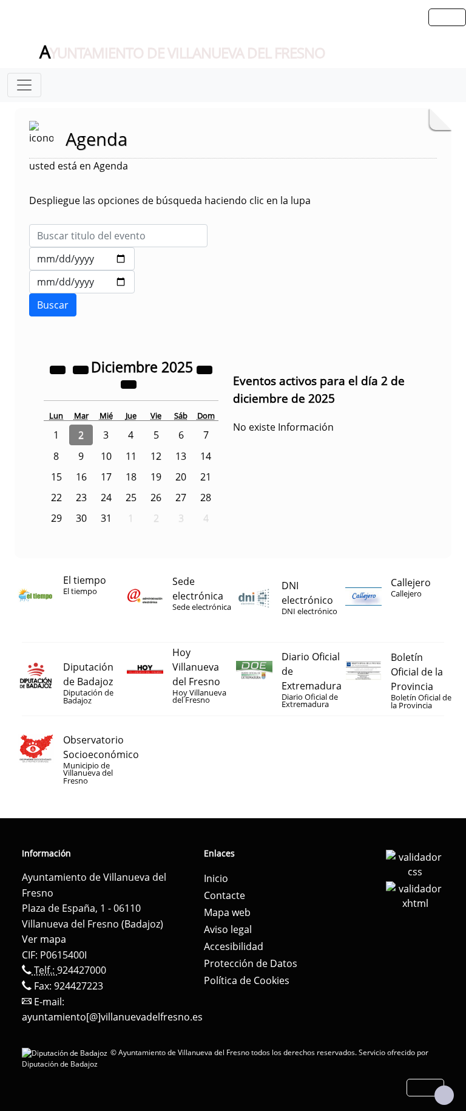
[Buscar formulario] (52, 304)
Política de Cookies (246, 980)
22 (56, 497)
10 (106, 456)
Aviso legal (228, 929)
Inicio (216, 878)
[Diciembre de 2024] (59, 368)
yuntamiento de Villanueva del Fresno (182, 52)
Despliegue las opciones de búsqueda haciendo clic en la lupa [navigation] (170, 200)
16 (81, 477)
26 (155, 497)
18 (131, 477)
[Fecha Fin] (82, 281)
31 (106, 518)
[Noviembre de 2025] (82, 368)
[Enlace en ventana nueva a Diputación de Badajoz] (66, 1052)
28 (205, 497)
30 (81, 518)
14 (205, 456)
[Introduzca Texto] (118, 235)
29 (56, 518)
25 (131, 497)
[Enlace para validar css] (415, 863)
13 (180, 456)
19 (155, 477)
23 (81, 497)
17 (106, 477)
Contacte (224, 895)
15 (56, 477)
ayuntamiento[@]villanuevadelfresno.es (112, 1017)
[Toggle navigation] (24, 85)
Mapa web (227, 912)
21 (205, 477)
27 (180, 497)
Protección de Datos (250, 963)
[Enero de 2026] (129, 383)
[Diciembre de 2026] (204, 368)
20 (180, 477)
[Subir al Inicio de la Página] (444, 1095)
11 (131, 456)
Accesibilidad (233, 946)
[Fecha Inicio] (82, 258)
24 (106, 497)
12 (155, 456)
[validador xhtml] (415, 894)
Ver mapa (44, 939)
